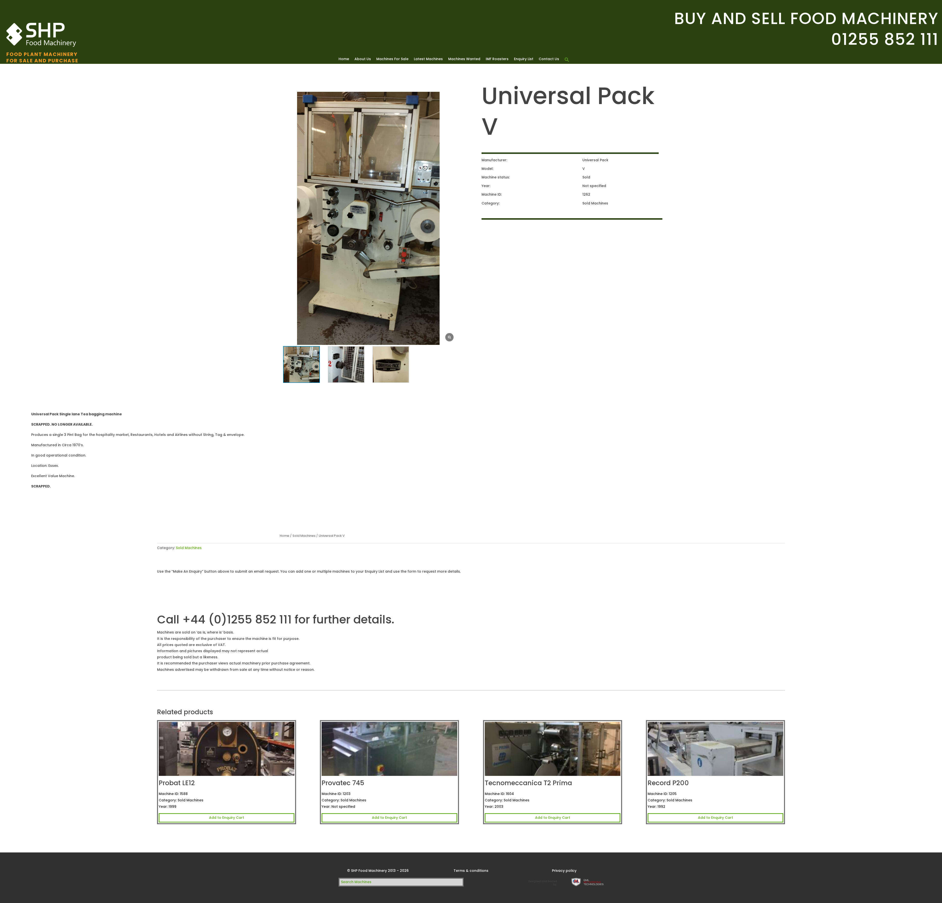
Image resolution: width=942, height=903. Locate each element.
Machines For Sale (392, 59)
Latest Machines (428, 59)
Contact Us (549, 59)
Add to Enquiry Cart (226, 817)
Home (344, 59)
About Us (362, 59)
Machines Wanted (464, 59)
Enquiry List (523, 59)
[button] (566, 60)
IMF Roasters (497, 59)
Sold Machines (303, 535)
